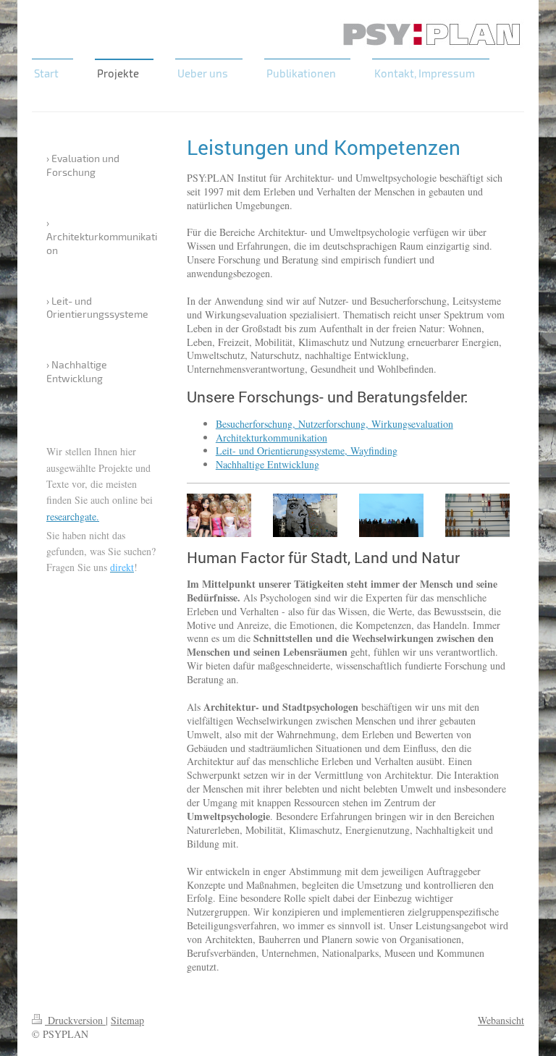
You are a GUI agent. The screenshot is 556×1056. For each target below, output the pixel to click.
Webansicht (501, 1020)
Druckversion (75, 1020)
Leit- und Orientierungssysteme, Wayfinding (306, 450)
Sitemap (127, 1020)
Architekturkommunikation (271, 437)
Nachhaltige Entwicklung (267, 464)
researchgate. (72, 516)
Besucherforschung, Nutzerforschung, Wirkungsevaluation (334, 424)
